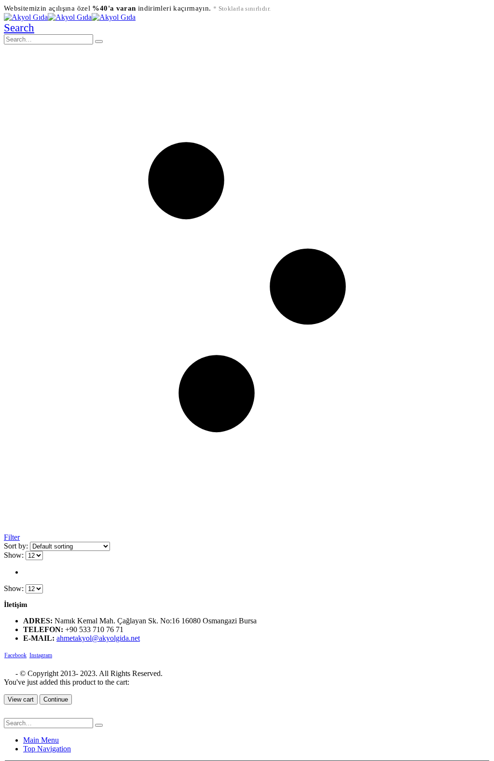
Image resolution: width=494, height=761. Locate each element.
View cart (21, 699)
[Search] (99, 41)
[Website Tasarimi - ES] (9, 673)
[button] (19, 28)
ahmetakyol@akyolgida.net (98, 638)
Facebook (15, 655)
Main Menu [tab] (41, 740)
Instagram (40, 655)
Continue (55, 699)
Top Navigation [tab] (47, 749)
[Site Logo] (70, 17)
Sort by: (17, 546)
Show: (15, 555)
